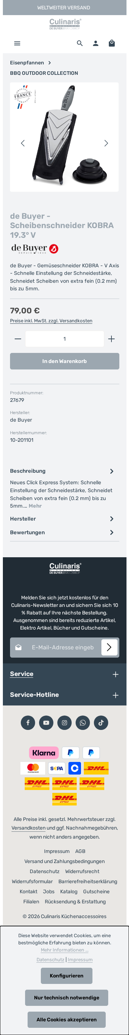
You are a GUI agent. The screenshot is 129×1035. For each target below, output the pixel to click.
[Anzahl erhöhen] (111, 339)
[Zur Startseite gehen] (64, 24)
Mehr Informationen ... (65, 950)
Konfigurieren (66, 976)
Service (21, 673)
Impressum (57, 851)
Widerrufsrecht (82, 871)
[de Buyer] (35, 249)
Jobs (48, 892)
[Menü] (17, 43)
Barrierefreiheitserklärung (87, 882)
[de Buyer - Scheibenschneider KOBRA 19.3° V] (64, 137)
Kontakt (28, 892)
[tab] (63, 488)
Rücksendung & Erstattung (75, 902)
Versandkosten (28, 828)
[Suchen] (80, 43)
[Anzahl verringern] (17, 339)
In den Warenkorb (64, 361)
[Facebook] (28, 723)
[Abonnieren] (109, 647)
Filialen (31, 902)
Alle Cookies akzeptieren (67, 1020)
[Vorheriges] (23, 143)
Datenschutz (44, 871)
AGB (80, 851)
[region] (64, 143)
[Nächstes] (105, 143)
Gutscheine (96, 892)
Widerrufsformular (32, 882)
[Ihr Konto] (96, 43)
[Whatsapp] (83, 723)
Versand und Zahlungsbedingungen (64, 861)
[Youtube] (46, 723)
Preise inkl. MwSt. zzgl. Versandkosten (51, 320)
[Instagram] (64, 723)
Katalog (68, 892)
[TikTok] (101, 723)
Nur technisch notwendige (66, 998)
